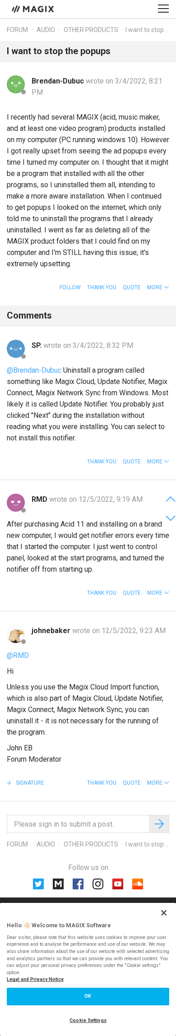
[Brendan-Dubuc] (16, 84)
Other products (91, 29)
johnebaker (52, 630)
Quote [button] (132, 287)
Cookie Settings (88, 1020)
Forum (17, 29)
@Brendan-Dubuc (34, 370)
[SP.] (16, 349)
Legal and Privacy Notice (35, 979)
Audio (46, 29)
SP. (37, 345)
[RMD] (16, 503)
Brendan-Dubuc (59, 81)
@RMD (18, 655)
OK (87, 996)
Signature (29, 783)
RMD (40, 499)
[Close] (164, 913)
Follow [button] (70, 287)
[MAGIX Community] (33, 8)
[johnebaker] (16, 634)
